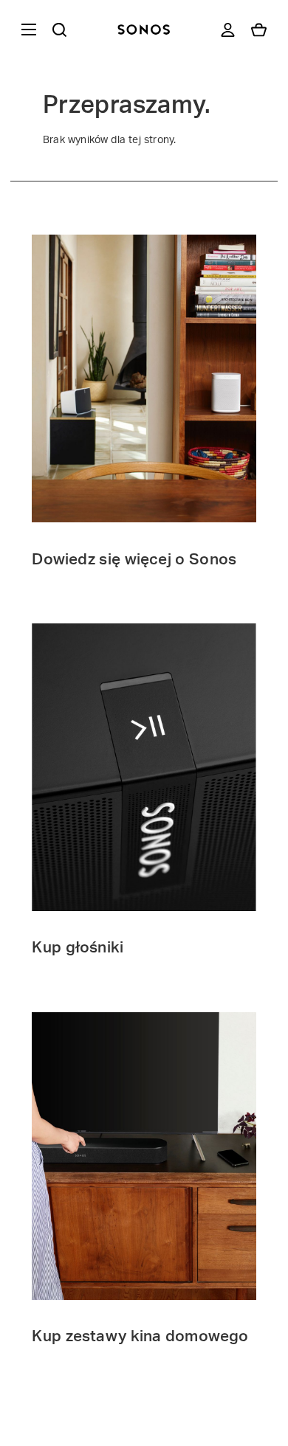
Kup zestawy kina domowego (140, 1336)
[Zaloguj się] (228, 29)
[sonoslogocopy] (143, 29)
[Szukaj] (59, 29)
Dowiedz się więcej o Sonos (134, 559)
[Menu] (25, 29)
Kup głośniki (77, 947)
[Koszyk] (259, 29)
